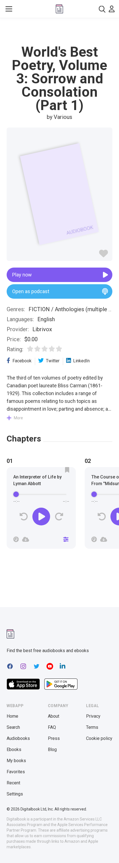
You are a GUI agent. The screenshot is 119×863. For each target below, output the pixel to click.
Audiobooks (18, 738)
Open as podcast (30, 291)
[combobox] (102, 9)
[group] (41, 510)
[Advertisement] (59, 32)
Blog (52, 749)
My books (16, 760)
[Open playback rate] (16, 539)
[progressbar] (41, 494)
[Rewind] (24, 517)
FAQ (52, 727)
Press (54, 738)
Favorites (16, 771)
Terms (92, 727)
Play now (22, 275)
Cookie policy (99, 738)
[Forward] (59, 517)
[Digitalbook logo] (59, 8)
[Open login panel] (112, 9)
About (53, 716)
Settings (15, 794)
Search (13, 727)
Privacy (93, 716)
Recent (13, 782)
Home (12, 716)
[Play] (41, 516)
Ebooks (14, 749)
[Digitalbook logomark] (10, 633)
